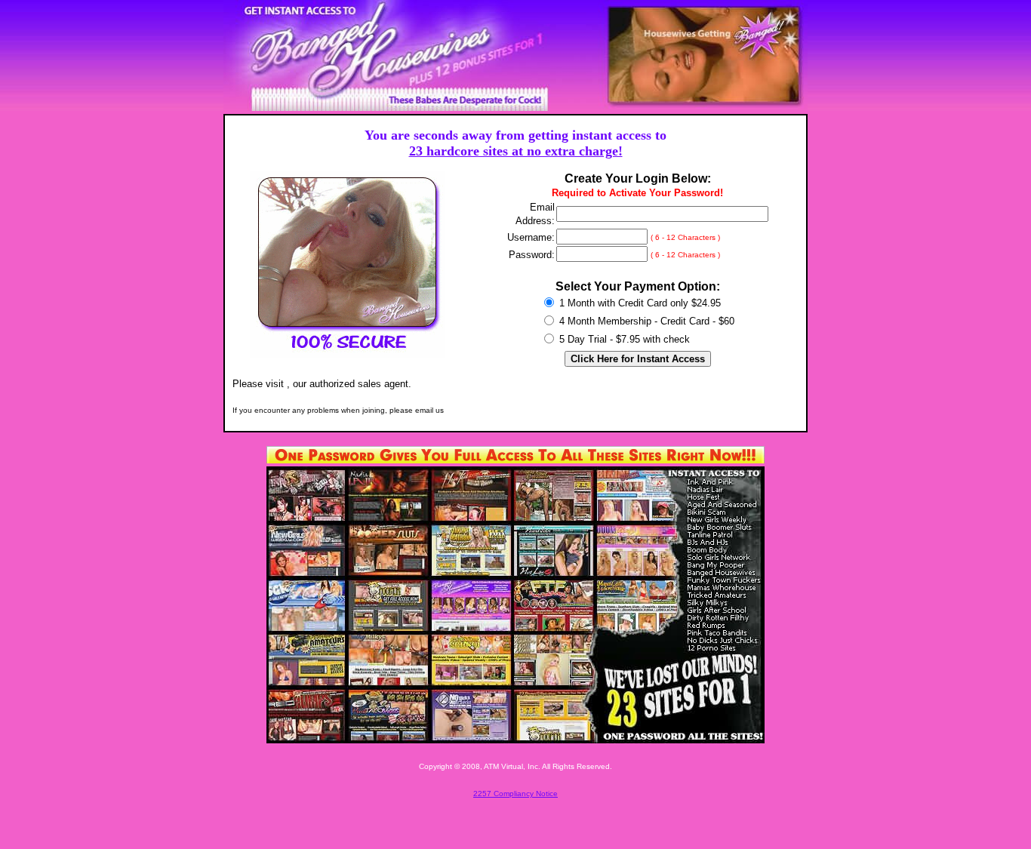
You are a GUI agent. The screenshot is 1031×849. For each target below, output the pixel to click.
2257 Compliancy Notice (515, 793)
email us (429, 410)
